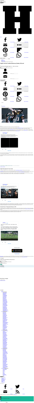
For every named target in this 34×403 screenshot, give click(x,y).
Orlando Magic (4, 324)
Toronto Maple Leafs (5, 364)
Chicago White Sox (5, 334)
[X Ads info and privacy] (17, 148)
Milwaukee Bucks (5, 321)
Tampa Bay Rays (5, 346)
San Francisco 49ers (5, 308)
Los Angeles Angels (5, 338)
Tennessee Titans (4, 310)
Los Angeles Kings (5, 356)
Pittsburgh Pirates (5, 343)
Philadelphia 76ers (5, 325)
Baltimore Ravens (5, 293)
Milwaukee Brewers (5, 340)
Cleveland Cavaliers (5, 315)
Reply (5, 149)
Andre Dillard (1, 171)
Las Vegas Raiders (5, 303)
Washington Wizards (5, 329)
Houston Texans (4, 299)
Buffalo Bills (4, 294)
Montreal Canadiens (5, 357)
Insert (6, 402)
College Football (4, 369)
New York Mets (4, 341)
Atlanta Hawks (4, 312)
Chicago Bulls (4, 314)
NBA (2, 311)
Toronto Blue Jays (5, 347)
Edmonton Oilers (5, 355)
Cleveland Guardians (5, 335)
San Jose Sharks (4, 362)
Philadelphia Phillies (5, 342)
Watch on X (16, 189)
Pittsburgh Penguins (5, 361)
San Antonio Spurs (5, 327)
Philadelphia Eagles (5, 132)
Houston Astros (4, 337)
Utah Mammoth (4, 365)
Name (11, 73)
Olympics (4, 373)
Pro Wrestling (4, 374)
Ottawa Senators (4, 360)
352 (2, 242)
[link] (17, 132)
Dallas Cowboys (4, 297)
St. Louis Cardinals (5, 345)
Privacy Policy (3, 380)
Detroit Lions (4, 298)
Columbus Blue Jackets (5, 353)
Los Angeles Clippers (5, 319)
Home (2, 291)
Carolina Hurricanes (5, 351)
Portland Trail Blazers (5, 326)
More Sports (3, 368)
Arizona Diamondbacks (5, 330)
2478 (2, 149)
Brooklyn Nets (4, 313)
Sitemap (2, 381)
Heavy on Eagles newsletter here (15, 165)
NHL (2, 348)
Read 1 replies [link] (9, 243)
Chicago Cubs (4, 333)
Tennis (3, 375)
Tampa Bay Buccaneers (5, 309)
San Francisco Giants (5, 344)
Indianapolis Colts (5, 300)
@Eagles (4, 133)
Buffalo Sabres (4, 350)
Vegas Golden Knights (5, 366)
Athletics (4, 331)
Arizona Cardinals (5, 292)
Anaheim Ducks (4, 349)
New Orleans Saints (5, 305)
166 (2, 200)
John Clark (4, 222)
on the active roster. (26, 130)
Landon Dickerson (12, 129)
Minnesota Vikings (5, 304)
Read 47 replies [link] (9, 150)
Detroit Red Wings (5, 354)
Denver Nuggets (4, 316)
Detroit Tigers (4, 336)
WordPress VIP (15, 394)
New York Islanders (5, 359)
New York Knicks (5, 323)
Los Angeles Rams (5, 302)
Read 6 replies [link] (9, 201)
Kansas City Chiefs (5, 301)
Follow (6, 133)
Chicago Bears (4, 296)
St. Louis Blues (4, 363)
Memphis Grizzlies (5, 320)
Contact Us (3, 378)
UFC (3, 372)
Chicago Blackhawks (5, 352)
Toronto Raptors (4, 328)
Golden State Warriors (5, 317)
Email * (11, 78)
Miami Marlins (4, 339)
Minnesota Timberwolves (5, 322)
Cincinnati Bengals (5, 295)
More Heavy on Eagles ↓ (3, 280)
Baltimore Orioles (5, 332)
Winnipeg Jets (4, 367)
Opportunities (3, 379)
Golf (3, 371)
